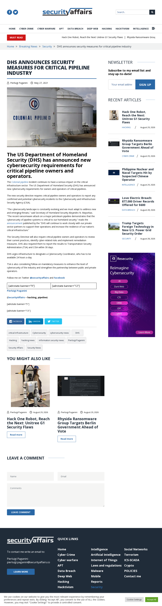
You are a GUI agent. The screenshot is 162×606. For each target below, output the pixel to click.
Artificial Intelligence (106, 555)
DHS (77, 332)
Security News (34, 347)
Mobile (96, 576)
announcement (14, 223)
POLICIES (130, 571)
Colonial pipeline (20, 181)
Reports (96, 581)
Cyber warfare (46, 28)
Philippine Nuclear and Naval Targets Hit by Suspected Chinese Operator (138, 174)
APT (61, 28)
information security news (51, 340)
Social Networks (135, 549)
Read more (16, 434)
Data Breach (75, 28)
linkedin (36, 321)
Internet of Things (104, 560)
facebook (17, 321)
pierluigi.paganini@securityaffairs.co (28, 562)
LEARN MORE (21, 571)
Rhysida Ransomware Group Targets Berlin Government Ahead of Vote (78, 425)
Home (12, 28)
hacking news (28, 340)
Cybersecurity (39, 332)
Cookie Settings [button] (134, 599)
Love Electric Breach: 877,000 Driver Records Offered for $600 (138, 201)
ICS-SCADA (131, 560)
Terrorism (131, 555)
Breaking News (28, 46)
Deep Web (92, 28)
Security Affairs (16, 347)
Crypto (129, 565)
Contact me (132, 576)
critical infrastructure (18, 332)
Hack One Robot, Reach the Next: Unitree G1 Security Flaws (87, 37)
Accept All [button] (151, 599)
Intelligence (141, 28)
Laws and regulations (106, 565)
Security (47, 46)
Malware (97, 571)
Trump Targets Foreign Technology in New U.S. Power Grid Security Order (138, 228)
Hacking (107, 28)
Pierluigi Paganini (19, 82)
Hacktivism (122, 28)
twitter (55, 321)
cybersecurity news (59, 332)
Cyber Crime (26, 28)
